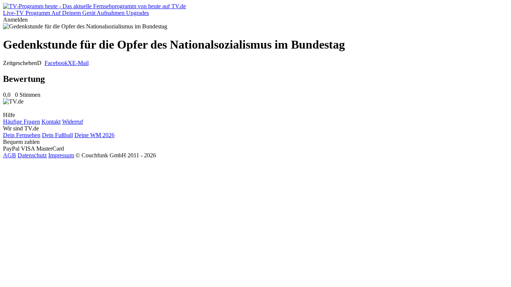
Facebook (56, 63)
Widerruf (72, 121)
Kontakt (51, 121)
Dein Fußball (57, 135)
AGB (9, 155)
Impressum (61, 155)
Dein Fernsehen (21, 135)
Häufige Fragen (21, 121)
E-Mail (80, 63)
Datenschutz (32, 155)
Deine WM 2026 (94, 135)
